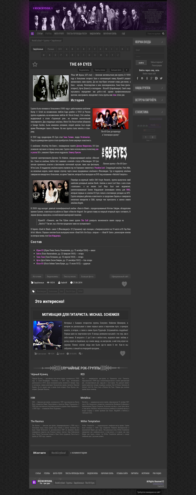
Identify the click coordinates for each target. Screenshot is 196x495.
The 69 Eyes (70, 291)
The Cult (84, 220)
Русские (51, 48)
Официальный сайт (120, 276)
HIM (128, 189)
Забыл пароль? (157, 62)
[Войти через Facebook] (137, 78)
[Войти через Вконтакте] (142, 78)
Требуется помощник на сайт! (148, 492)
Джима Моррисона (84, 145)
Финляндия (41, 291)
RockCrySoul (37, 40)
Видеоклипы (84, 69)
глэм (114, 94)
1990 (80, 291)
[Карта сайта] (156, 118)
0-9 (60, 48)
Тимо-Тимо (40, 256)
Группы (69, 482)
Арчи (38, 260)
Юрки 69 (40, 250)
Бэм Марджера (54, 235)
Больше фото (116, 69)
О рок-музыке (41, 353)
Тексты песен (100, 69)
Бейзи (38, 253)
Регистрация (157, 65)
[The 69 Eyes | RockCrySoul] (34, 64)
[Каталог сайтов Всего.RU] (141, 125)
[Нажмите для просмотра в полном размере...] (51, 87)
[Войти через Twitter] (161, 78)
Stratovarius (85, 136)
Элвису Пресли (75, 152)
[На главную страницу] (32, 34)
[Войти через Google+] (152, 78)
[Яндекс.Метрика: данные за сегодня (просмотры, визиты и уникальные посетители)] (138, 126)
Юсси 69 (39, 263)
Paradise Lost (100, 167)
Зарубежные (38, 48)
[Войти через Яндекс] (156, 78)
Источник (37, 276)
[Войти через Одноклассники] (147, 78)
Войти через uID (149, 73)
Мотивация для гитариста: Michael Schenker (80, 315)
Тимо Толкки (68, 136)
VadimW (61, 353)
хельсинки (53, 291)
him (61, 291)
